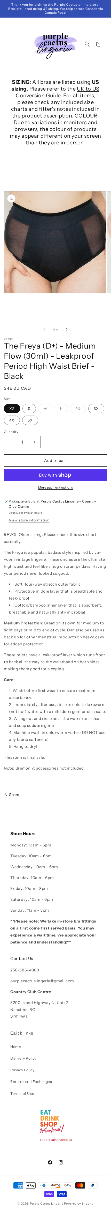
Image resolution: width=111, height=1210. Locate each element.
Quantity (11, 432)
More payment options (55, 487)
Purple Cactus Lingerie (46, 1203)
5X (30, 420)
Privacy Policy (22, 1070)
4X (11, 420)
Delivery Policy (23, 1058)
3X (96, 408)
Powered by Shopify (78, 1203)
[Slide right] (67, 329)
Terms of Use (22, 1093)
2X (80, 409)
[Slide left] (44, 329)
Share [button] (14, 794)
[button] (10, 44)
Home (15, 1046)
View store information (29, 520)
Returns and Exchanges (31, 1081)
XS (12, 408)
